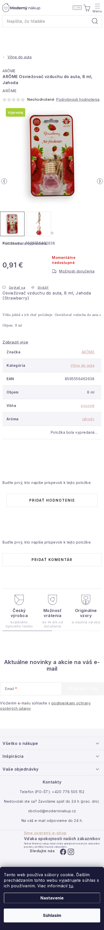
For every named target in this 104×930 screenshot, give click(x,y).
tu (71, 885)
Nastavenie (52, 897)
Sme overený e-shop (45, 833)
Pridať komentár (52, 559)
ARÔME (9, 71)
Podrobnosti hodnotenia (77, 99)
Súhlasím (52, 915)
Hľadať (95, 21)
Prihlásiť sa (83, 689)
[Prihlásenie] (77, 7)
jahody (88, 419)
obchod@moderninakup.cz (52, 811)
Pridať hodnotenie (52, 500)
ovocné (87, 405)
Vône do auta (82, 365)
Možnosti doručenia (76, 271)
